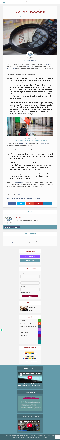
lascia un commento (30, 16)
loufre (12, 194)
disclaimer (32, 437)
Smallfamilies (40, 16)
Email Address (23, 273)
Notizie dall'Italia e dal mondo (28, 9)
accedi (22, 242)
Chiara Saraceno (11, 68)
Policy (38, 9)
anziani (9, 198)
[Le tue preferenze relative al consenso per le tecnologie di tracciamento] (1, 330)
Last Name (23, 286)
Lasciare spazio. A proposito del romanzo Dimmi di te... (33, 309)
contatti (27, 437)
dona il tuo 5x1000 (30, 256)
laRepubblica (48, 64)
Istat (27, 66)
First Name (23, 280)
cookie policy (44, 437)
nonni (38, 198)
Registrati (14, 242)
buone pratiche (21, 198)
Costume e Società (31, 198)
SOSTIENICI (22, 437)
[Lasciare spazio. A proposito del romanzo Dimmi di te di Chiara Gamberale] (24, 308)
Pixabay (18, 194)
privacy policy (38, 437)
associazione (16, 437)
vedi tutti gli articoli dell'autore (12, 227)
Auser (14, 198)
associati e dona (30, 260)
